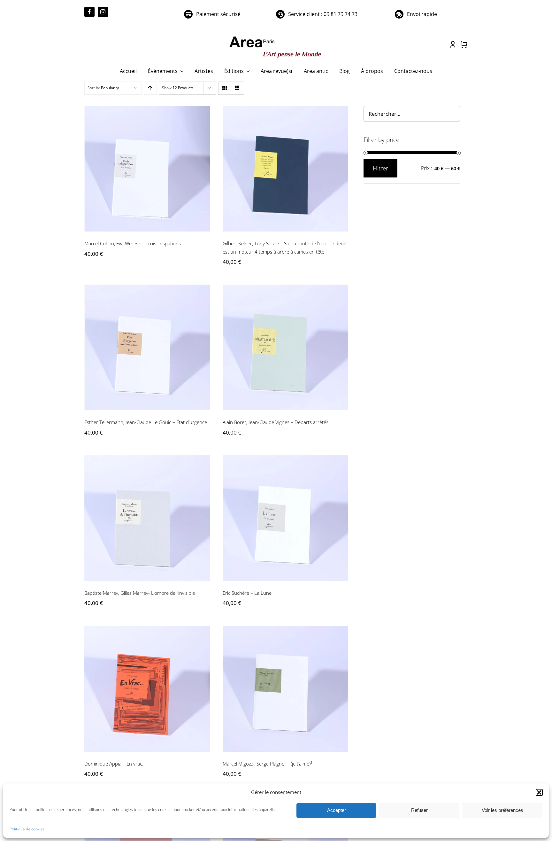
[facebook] (89, 12)
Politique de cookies (27, 829)
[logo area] (276, 36)
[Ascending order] (150, 88)
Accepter (336, 810)
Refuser (419, 810)
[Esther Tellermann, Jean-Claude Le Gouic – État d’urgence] (147, 347)
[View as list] (237, 88)
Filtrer (380, 168)
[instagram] (103, 12)
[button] (539, 792)
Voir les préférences (502, 810)
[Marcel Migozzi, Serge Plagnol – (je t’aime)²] (285, 688)
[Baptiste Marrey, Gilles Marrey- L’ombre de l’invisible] (147, 518)
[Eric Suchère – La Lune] (285, 518)
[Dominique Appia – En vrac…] (147, 688)
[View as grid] (224, 88)
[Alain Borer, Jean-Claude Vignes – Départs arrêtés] (285, 347)
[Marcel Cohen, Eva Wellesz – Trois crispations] (147, 169)
